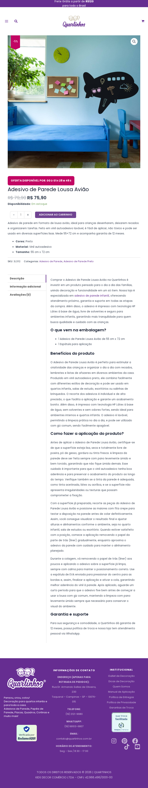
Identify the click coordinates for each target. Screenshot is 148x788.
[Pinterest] (124, 741)
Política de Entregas (121, 697)
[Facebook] (135, 741)
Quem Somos (121, 686)
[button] (16, 21)
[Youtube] (137, 747)
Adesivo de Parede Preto (79, 261)
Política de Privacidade (121, 702)
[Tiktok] (127, 747)
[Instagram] (114, 741)
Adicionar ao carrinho (55, 214)
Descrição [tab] (17, 278)
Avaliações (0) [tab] (20, 295)
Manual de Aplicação (121, 691)
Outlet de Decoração (121, 676)
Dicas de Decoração (121, 681)
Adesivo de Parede (50, 261)
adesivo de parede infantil (91, 296)
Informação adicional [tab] (25, 286)
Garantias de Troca (121, 707)
